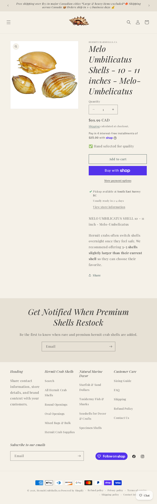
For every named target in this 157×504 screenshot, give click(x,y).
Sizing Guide (122, 381)
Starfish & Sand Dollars (90, 387)
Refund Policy (123, 409)
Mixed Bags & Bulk (58, 423)
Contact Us (121, 418)
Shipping (94, 126)
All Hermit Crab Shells (56, 392)
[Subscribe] (110, 346)
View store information (109, 207)
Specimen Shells (90, 428)
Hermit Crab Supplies (60, 432)
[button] (8, 22)
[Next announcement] (149, 5)
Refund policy (95, 490)
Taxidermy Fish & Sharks (91, 401)
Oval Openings (55, 414)
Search (49, 381)
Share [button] (97, 275)
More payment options (117, 180)
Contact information (135, 494)
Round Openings (56, 404)
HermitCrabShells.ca (48, 490)
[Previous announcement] (7, 5)
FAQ (117, 390)
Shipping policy (110, 494)
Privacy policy (115, 490)
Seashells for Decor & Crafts (92, 416)
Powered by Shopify (72, 490)
